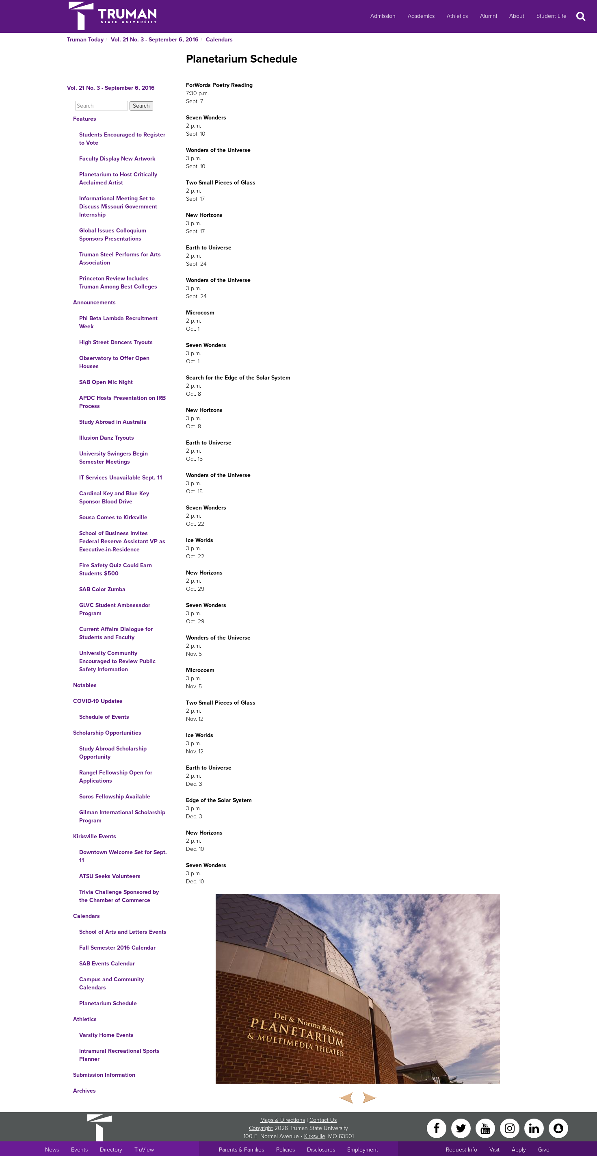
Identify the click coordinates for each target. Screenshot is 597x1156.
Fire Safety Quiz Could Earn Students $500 (115, 569)
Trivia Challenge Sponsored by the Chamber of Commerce (119, 896)
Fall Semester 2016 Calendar (117, 947)
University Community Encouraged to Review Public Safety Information (117, 661)
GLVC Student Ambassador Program (114, 609)
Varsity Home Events (106, 1035)
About (516, 16)
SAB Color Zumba (102, 589)
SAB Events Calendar (107, 963)
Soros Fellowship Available (114, 796)
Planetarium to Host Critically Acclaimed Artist (118, 178)
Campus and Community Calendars (111, 983)
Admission (383, 16)
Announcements (94, 302)
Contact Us (323, 1120)
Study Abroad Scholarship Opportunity (113, 752)
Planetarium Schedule (108, 1003)
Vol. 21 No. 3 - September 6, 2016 (155, 39)
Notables (85, 685)
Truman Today (85, 39)
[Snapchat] (558, 1127)
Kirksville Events (94, 836)
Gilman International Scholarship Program (122, 816)
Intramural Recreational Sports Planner (119, 1055)
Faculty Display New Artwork (117, 158)
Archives (84, 1090)
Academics (421, 16)
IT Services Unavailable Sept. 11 (120, 477)
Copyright (261, 1128)
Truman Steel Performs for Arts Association (120, 258)
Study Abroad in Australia (113, 422)
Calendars (219, 39)
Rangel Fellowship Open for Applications (115, 776)
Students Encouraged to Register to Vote (122, 138)
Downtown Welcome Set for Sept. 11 (123, 856)
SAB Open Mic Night (106, 382)
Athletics (457, 16)
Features (84, 118)
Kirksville (314, 1136)
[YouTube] (486, 1127)
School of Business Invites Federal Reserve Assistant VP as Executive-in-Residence (122, 541)
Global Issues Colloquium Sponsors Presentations (112, 234)
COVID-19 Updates (98, 701)
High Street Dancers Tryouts (116, 342)
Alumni (488, 16)
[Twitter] (462, 1127)
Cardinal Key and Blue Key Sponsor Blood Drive (114, 497)
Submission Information (104, 1074)
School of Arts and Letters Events (123, 931)
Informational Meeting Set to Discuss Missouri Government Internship (118, 206)
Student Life (551, 16)
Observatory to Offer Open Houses (114, 362)
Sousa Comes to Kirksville (113, 517)
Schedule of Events (104, 717)
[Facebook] (437, 1127)
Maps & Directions (282, 1120)
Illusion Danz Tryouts (106, 437)
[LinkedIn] (535, 1127)
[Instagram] (510, 1127)
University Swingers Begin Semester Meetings (113, 457)
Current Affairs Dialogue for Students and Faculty (116, 633)
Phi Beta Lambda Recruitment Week (118, 322)
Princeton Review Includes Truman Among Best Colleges (118, 282)
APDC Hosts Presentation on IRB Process (122, 402)
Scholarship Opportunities (107, 732)
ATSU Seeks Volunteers (110, 876)
